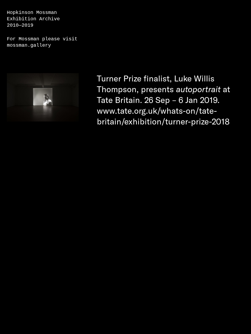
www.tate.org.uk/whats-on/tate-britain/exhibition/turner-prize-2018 (163, 116)
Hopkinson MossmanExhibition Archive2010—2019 (33, 19)
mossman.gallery (29, 45)
